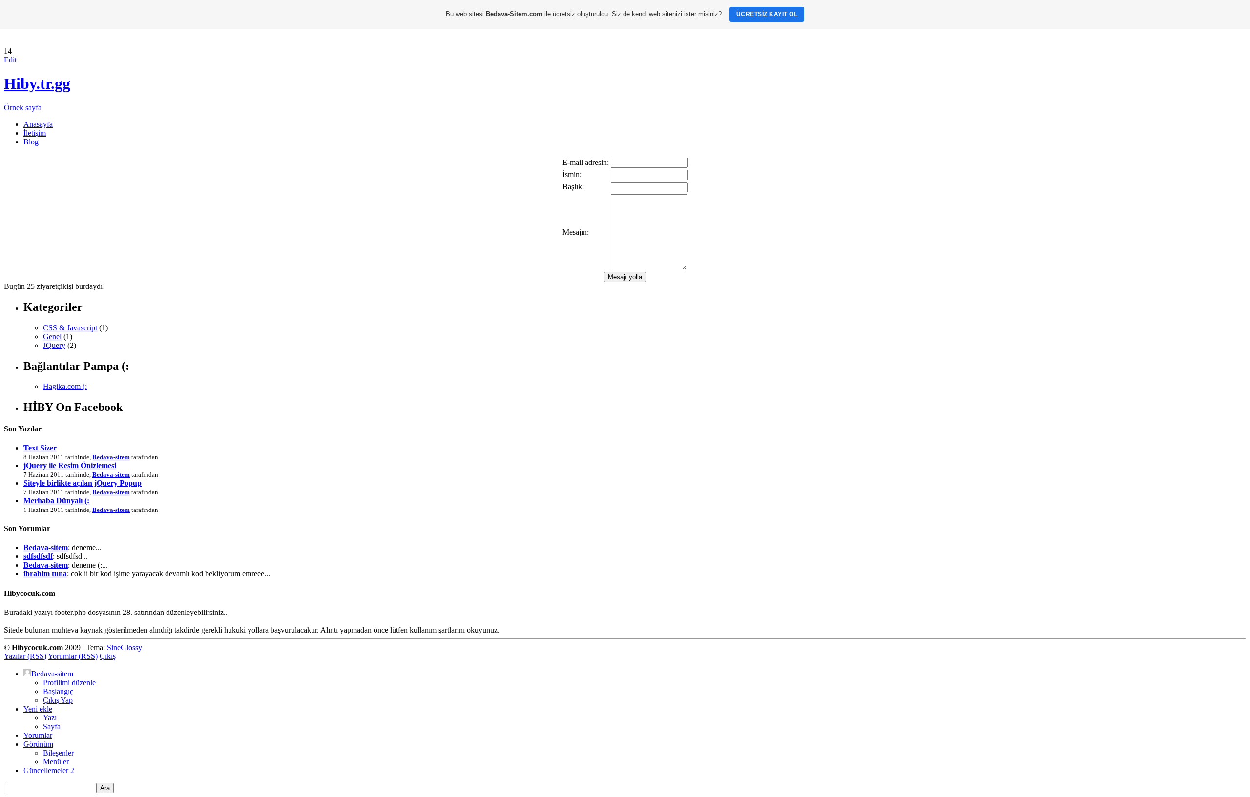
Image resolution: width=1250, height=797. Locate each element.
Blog (31, 142)
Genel (52, 336)
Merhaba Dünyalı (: (56, 500)
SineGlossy (124, 647)
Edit (10, 60)
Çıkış (108, 656)
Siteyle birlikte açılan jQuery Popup (82, 483)
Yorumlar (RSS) (73, 656)
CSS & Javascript (70, 328)
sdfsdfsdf (38, 556)
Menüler (56, 761)
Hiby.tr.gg (37, 83)
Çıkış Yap (58, 700)
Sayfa (52, 726)
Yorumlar (37, 735)
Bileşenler (58, 753)
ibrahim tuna (45, 574)
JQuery (54, 345)
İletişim (34, 133)
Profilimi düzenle (69, 682)
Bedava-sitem (111, 457)
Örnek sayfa (23, 107)
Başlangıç (58, 691)
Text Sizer (40, 448)
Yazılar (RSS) (25, 656)
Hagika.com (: (65, 386)
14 (8, 51)
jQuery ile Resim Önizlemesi (69, 465)
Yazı (50, 718)
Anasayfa (38, 124)
